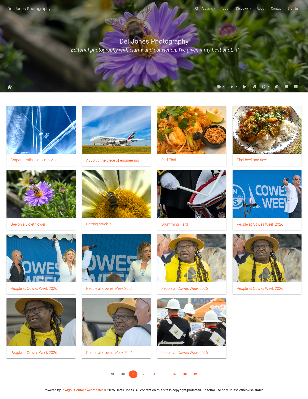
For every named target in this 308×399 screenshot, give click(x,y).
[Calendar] (265, 87)
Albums (207, 8)
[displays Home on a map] (277, 87)
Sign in (293, 8)
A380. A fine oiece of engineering (112, 160)
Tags (224, 8)
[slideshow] (245, 87)
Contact (276, 8)
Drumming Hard (174, 224)
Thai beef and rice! (252, 160)
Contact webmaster (88, 390)
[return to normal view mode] (254, 87)
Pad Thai (168, 160)
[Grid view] (286, 87)
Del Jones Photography (28, 8)
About (261, 8)
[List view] (296, 87)
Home (9, 87)
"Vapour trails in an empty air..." (36, 160)
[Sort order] (233, 87)
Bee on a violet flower (28, 224)
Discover (242, 8)
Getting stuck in (99, 224)
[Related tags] (220, 87)
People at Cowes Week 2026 (260, 224)
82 (175, 374)
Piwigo (67, 390)
